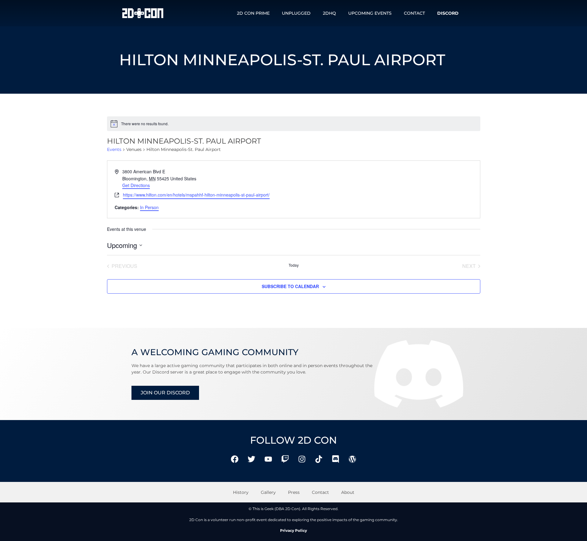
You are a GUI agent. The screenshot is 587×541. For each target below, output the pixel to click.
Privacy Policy (293, 530)
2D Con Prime (253, 13)
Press (294, 492)
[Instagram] (302, 459)
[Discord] (335, 459)
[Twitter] (251, 459)
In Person (149, 207)
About (347, 492)
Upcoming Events (370, 13)
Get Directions (136, 185)
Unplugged (296, 13)
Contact (414, 13)
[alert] (293, 123)
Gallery (268, 492)
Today (294, 265)
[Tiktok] (319, 459)
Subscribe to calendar (290, 286)
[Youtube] (268, 459)
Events (114, 149)
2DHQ (329, 13)
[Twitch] (285, 459)
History (241, 492)
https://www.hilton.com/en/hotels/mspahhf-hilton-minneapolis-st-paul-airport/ (196, 195)
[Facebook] (234, 459)
